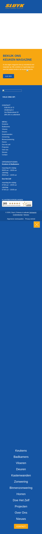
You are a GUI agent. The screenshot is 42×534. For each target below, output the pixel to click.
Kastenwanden (7, 134)
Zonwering (5, 137)
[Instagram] (9, 101)
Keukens (5, 124)
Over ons (5, 150)
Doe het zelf (6, 144)
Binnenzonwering (8, 139)
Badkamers (6, 126)
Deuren (4, 132)
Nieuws (4, 152)
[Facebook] (4, 101)
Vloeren (4, 129)
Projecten (5, 147)
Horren (4, 142)
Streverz (26, 215)
